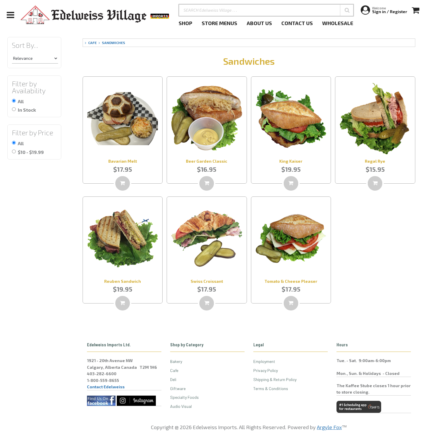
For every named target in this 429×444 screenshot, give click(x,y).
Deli (173, 379)
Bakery (176, 361)
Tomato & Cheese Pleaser (290, 281)
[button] (347, 10)
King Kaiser (290, 161)
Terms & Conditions (270, 388)
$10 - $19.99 (31, 152)
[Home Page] (95, 15)
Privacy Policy (265, 370)
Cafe (174, 370)
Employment (264, 361)
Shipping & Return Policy (275, 379)
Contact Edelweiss (106, 386)
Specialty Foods (184, 397)
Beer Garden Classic (206, 161)
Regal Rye (375, 161)
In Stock (27, 110)
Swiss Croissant (207, 281)
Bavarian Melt (122, 161)
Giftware (178, 388)
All (21, 101)
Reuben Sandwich (122, 281)
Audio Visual (181, 406)
